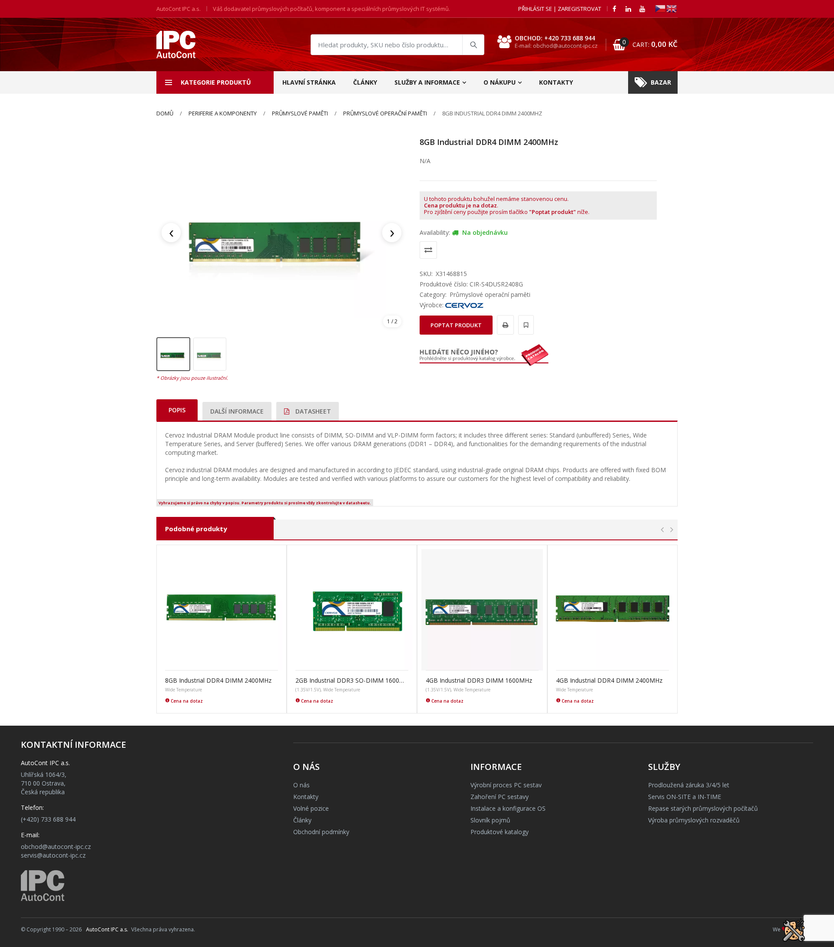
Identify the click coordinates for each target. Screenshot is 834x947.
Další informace (237, 411)
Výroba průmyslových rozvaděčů (694, 820)
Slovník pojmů (490, 820)
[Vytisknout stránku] (504, 325)
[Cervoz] (464, 305)
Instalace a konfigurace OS (508, 808)
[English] (672, 8)
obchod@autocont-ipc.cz (56, 846)
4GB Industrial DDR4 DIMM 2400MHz (609, 680)
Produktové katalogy (499, 832)
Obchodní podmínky (321, 832)
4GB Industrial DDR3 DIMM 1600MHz (479, 680)
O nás (301, 785)
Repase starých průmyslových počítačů (703, 808)
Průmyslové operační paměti (385, 113)
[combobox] (397, 45)
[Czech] (660, 8)
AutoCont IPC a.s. (107, 929)
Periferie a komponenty (223, 113)
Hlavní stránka (309, 82)
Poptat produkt (456, 325)
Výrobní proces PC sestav (506, 785)
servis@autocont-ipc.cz (53, 855)
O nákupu (499, 82)
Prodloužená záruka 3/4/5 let (688, 785)
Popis (177, 410)
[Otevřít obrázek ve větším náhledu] (281, 233)
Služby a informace (427, 82)
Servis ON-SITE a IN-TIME (684, 796)
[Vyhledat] (473, 45)
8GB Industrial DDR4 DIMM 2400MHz (218, 680)
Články (365, 82)
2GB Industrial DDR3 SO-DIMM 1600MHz (351, 680)
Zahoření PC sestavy (499, 796)
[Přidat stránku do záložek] (525, 325)
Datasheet (312, 411)
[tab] (177, 410)
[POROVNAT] (428, 250)
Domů (164, 113)
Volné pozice (311, 808)
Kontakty (556, 82)
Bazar (661, 82)
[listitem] (173, 354)
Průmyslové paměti (300, 113)
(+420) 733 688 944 (48, 819)
